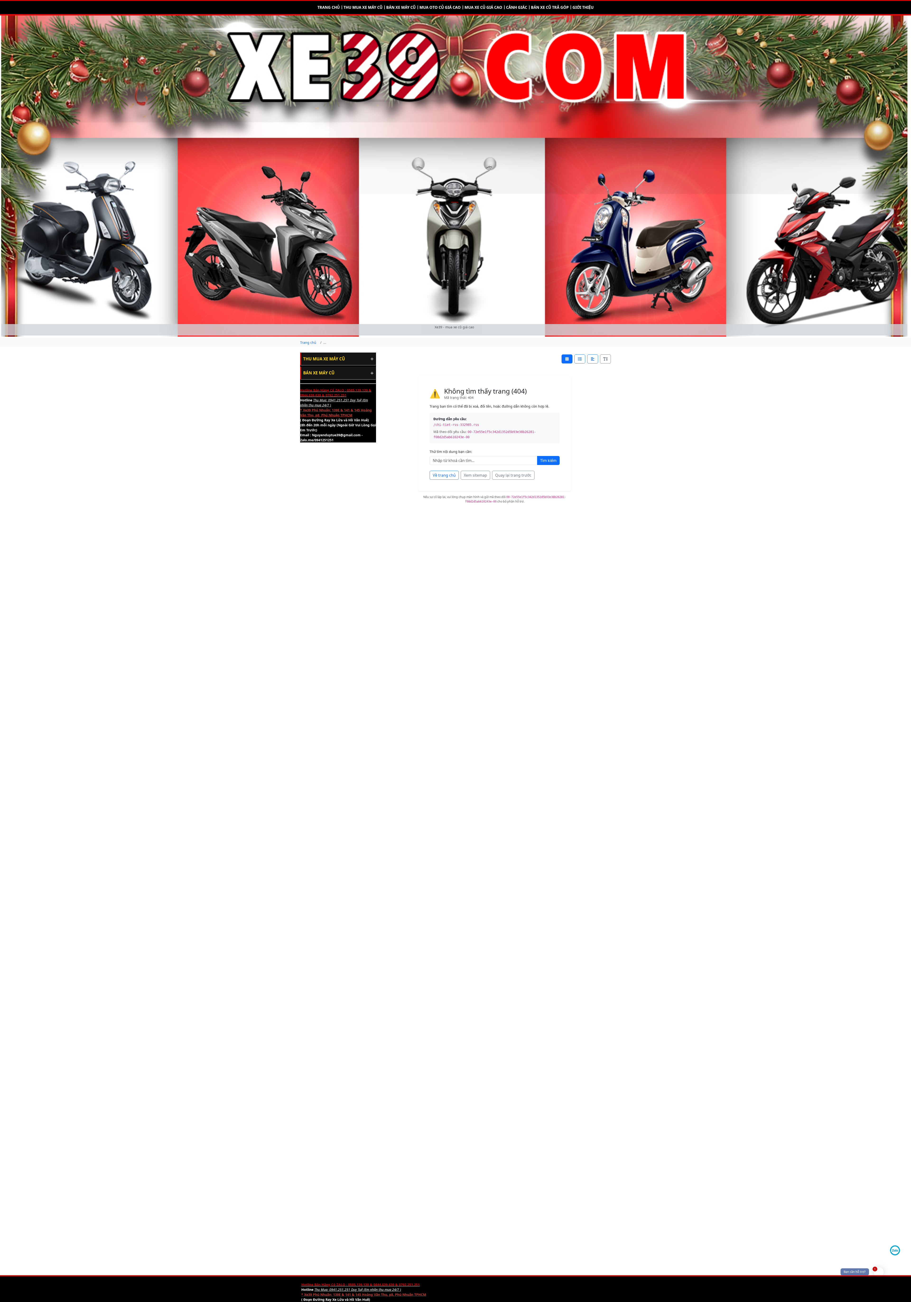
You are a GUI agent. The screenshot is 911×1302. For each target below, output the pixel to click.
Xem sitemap (475, 475)
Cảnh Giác (516, 7)
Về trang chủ (444, 475)
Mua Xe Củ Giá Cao (483, 7)
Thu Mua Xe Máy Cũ (324, 359)
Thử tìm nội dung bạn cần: (451, 451)
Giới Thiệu (583, 7)
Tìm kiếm (548, 460)
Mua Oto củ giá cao (440, 7)
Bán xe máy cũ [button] (401, 7)
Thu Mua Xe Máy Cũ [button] (363, 7)
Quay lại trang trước (513, 475)
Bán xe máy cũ (319, 373)
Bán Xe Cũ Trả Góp (550, 7)
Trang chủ (328, 7)
